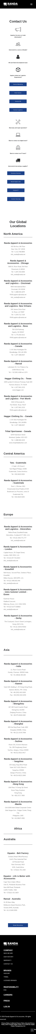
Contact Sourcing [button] (15, 199)
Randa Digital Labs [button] (16, 181)
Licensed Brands (10, 980)
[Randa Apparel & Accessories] (11, 4)
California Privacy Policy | (18, 1023)
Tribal (6, 977)
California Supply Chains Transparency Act (23, 1025)
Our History (8, 957)
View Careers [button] (18, 92)
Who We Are (8, 953)
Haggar (7, 973)
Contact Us (8, 964)
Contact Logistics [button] (18, 109)
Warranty (7, 960)
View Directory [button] (18, 925)
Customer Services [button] (16, 173)
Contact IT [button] (16, 190)
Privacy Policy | (6, 1023)
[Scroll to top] (32, 1030)
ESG (5, 990)
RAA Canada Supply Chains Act (15, 1024)
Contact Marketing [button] (18, 84)
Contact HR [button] (18, 101)
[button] (31, 4)
